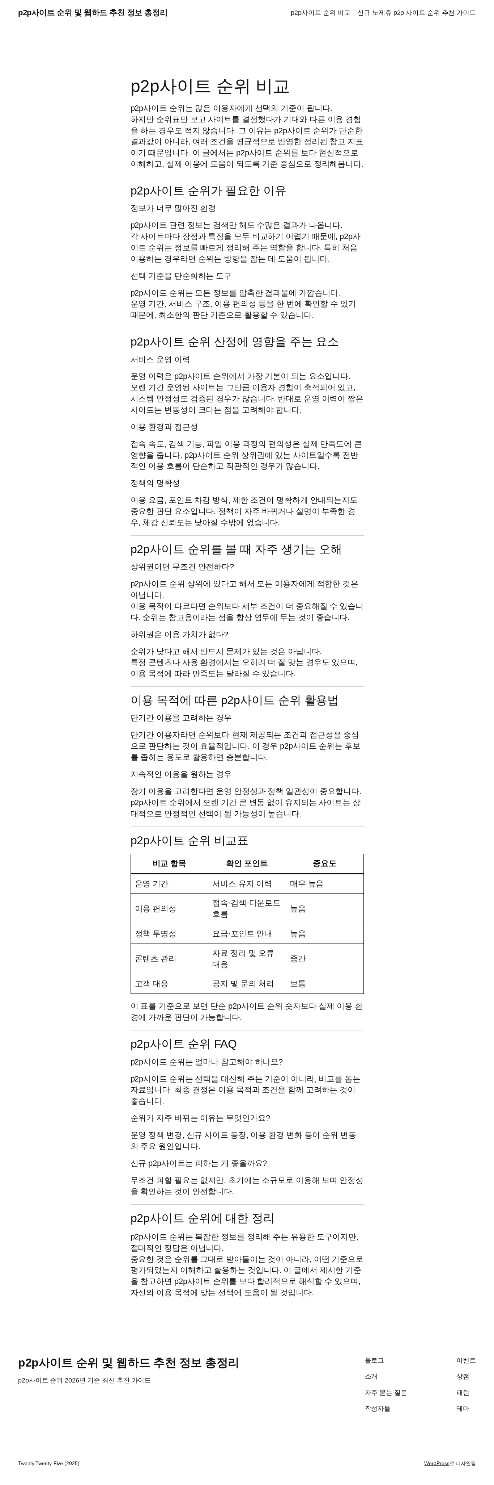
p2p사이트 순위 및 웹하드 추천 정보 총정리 (93, 12)
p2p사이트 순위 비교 (320, 12)
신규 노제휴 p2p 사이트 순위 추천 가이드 (416, 12)
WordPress (436, 1463)
